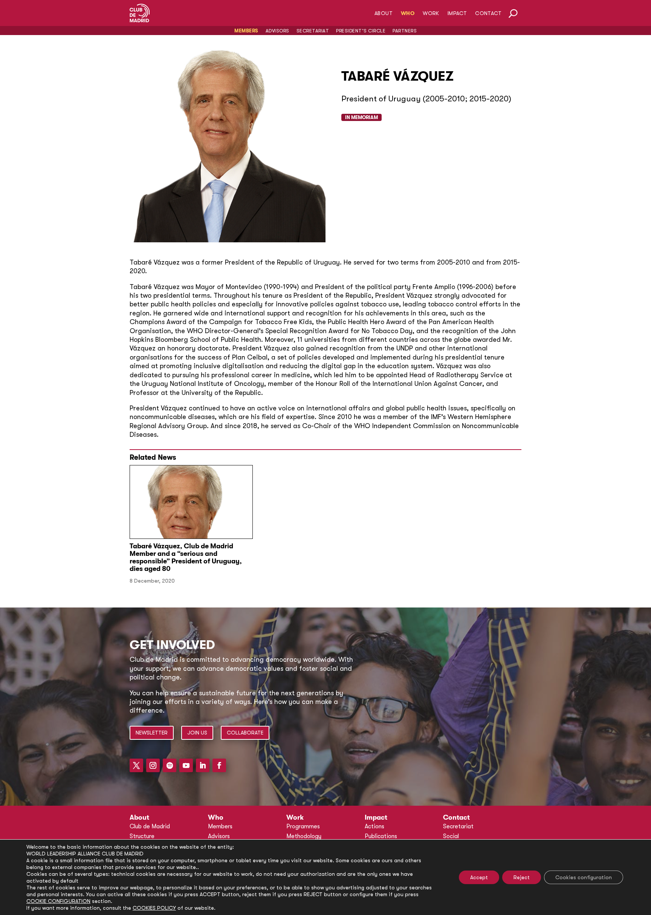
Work (431, 13)
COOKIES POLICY (154, 908)
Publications (381, 836)
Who (407, 13)
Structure (142, 836)
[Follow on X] (136, 765)
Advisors (277, 31)
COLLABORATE (245, 733)
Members (246, 31)
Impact (457, 13)
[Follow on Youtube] (186, 765)
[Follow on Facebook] (219, 765)
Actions (374, 826)
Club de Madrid (150, 826)
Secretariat (312, 31)
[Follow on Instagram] (153, 765)
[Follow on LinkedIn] (202, 765)
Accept (479, 877)
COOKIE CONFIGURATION (58, 901)
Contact (488, 13)
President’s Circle (360, 31)
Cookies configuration (583, 877)
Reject (521, 877)
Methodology (303, 836)
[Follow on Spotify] (169, 765)
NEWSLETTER (152, 733)
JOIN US (197, 733)
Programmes (303, 826)
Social (451, 836)
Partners (405, 31)
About (383, 13)
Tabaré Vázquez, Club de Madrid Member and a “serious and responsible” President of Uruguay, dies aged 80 (186, 557)
